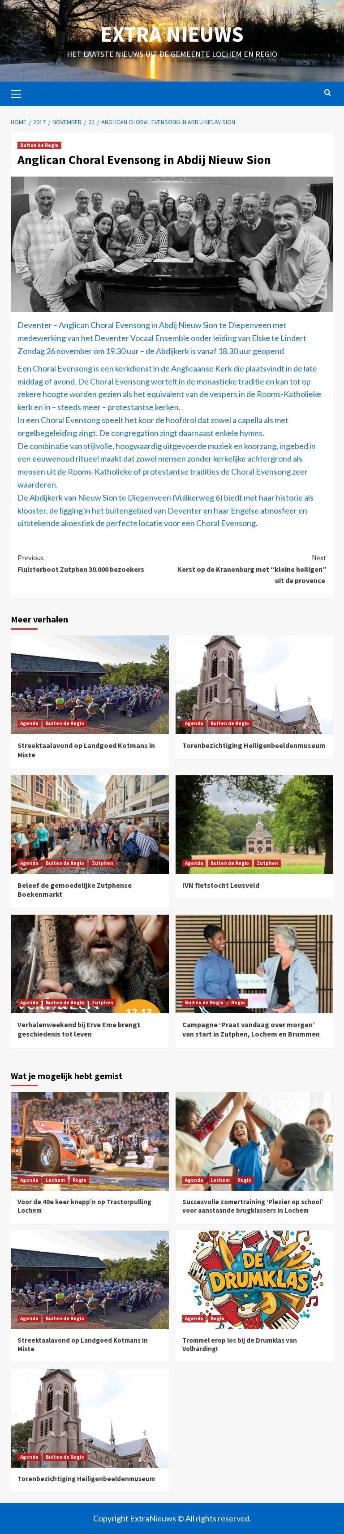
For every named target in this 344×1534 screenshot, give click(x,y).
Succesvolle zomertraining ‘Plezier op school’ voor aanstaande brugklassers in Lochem (252, 1206)
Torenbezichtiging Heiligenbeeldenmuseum (254, 745)
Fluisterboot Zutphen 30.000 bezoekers (80, 563)
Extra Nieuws (172, 34)
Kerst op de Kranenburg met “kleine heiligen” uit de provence (252, 569)
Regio (238, 1002)
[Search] (327, 93)
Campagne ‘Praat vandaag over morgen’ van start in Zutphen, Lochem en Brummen (251, 1029)
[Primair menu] (20, 93)
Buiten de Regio (39, 145)
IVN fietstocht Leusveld (220, 885)
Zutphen (102, 863)
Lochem (55, 1180)
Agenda (29, 723)
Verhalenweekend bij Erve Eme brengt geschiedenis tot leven (78, 1029)
